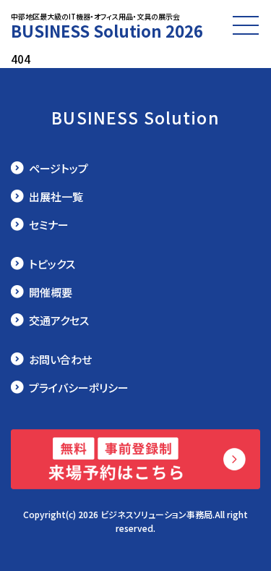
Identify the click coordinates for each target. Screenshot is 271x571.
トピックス (52, 263)
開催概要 (50, 292)
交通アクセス (59, 320)
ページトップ (58, 168)
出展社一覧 (56, 196)
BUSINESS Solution (135, 117)
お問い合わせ (60, 359)
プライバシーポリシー (79, 387)
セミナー (49, 224)
